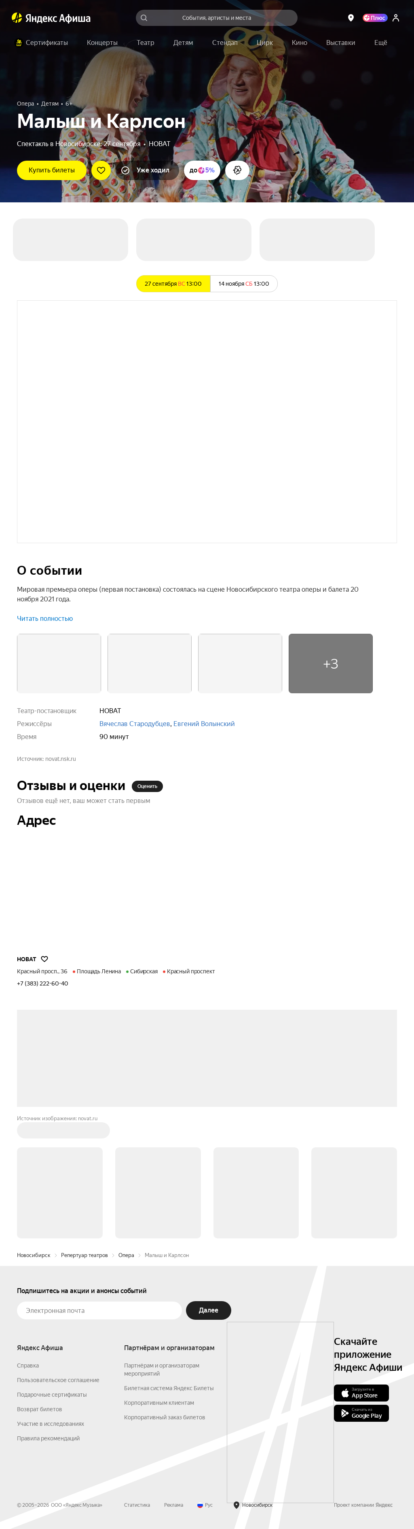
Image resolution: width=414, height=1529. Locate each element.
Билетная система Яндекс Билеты (169, 1388)
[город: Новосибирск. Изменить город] (351, 17)
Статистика (137, 1505)
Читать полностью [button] (45, 618)
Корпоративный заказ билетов (164, 1417)
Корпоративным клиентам (159, 1402)
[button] (381, 43)
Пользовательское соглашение (58, 1380)
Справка (28, 1365)
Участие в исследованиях (50, 1424)
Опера (126, 1255)
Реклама (173, 1505)
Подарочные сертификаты (52, 1394)
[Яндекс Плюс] (375, 18)
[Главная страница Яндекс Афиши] (17, 18)
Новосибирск (34, 1255)
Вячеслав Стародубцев (134, 724)
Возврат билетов (39, 1409)
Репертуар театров (84, 1255)
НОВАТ (160, 144)
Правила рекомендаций (48, 1438)
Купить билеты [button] (52, 170)
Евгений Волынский (204, 724)
